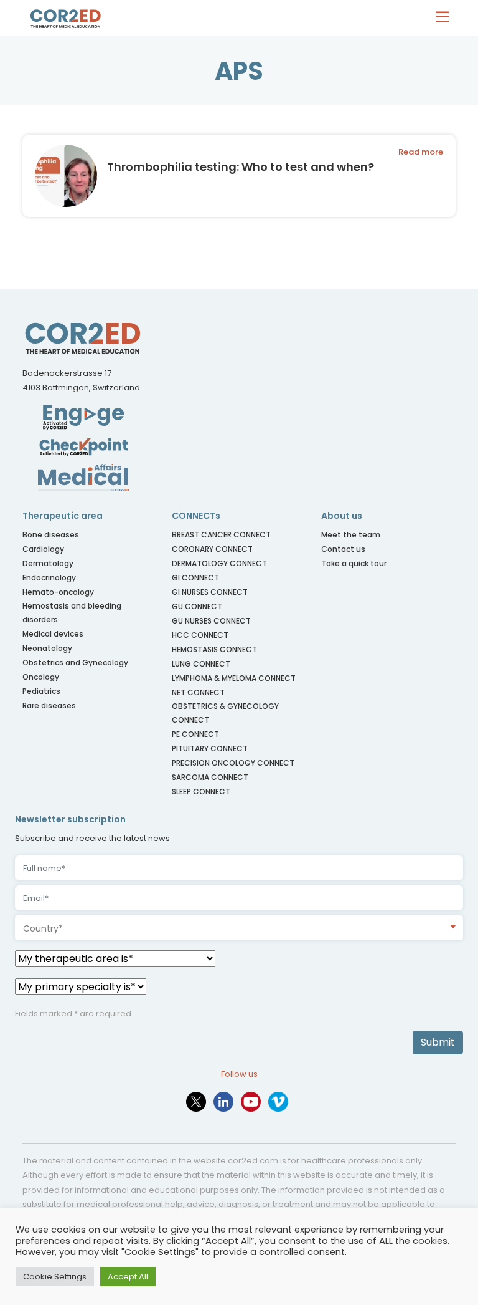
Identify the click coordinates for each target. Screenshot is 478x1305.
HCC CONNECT (200, 635)
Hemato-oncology (58, 592)
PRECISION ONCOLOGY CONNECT (233, 763)
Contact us (343, 549)
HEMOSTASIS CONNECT (214, 649)
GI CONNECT (195, 577)
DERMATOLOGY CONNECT (219, 563)
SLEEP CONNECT (201, 791)
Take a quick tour (354, 563)
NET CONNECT (198, 692)
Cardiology (43, 549)
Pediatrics (41, 691)
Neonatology (47, 648)
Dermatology (47, 563)
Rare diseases (49, 705)
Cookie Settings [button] (55, 1277)
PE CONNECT (195, 734)
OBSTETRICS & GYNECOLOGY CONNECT (225, 713)
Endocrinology (49, 577)
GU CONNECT (197, 606)
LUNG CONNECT (201, 663)
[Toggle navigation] (445, 18)
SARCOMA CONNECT (210, 777)
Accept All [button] (128, 1277)
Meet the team (350, 534)
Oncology (40, 677)
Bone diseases (50, 534)
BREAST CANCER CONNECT (221, 534)
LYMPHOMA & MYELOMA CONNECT (234, 678)
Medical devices (52, 633)
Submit (438, 1042)
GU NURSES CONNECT (211, 620)
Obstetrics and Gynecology (75, 662)
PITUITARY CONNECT (210, 748)
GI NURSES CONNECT (210, 592)
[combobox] (239, 927)
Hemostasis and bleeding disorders (71, 612)
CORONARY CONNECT (212, 549)
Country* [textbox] (43, 928)
